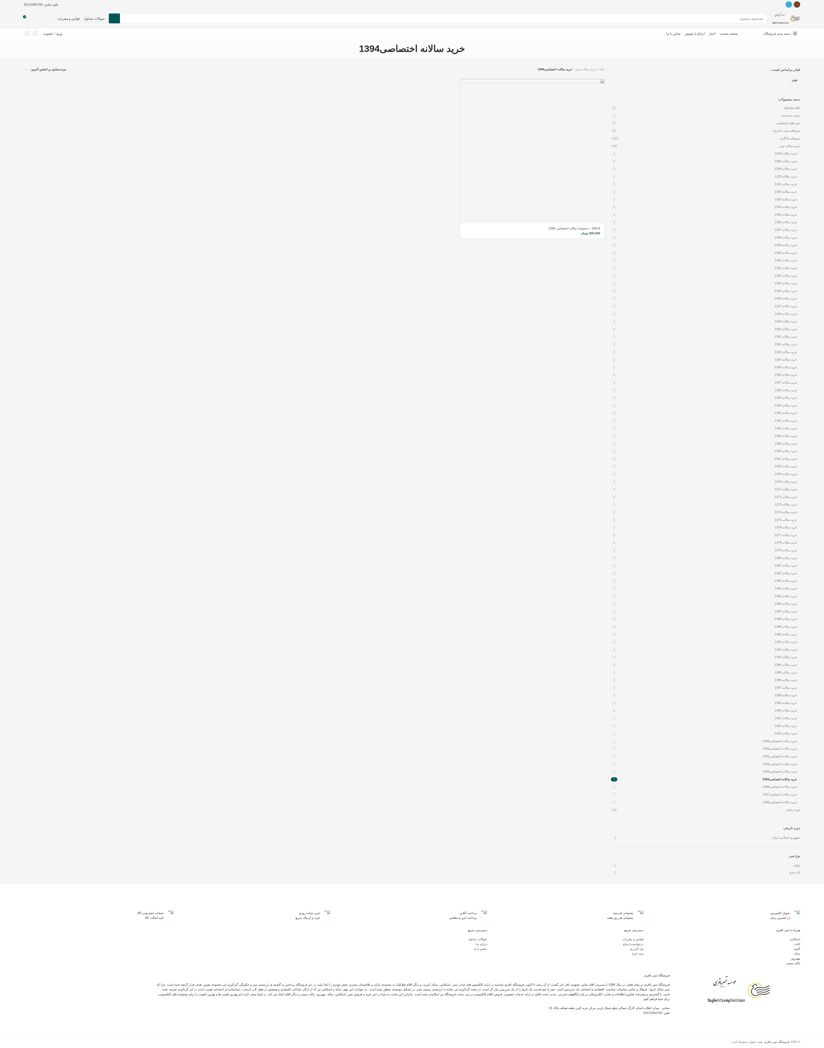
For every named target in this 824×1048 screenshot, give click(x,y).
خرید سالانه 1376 (786, 527)
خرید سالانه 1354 (786, 359)
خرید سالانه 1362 (786, 420)
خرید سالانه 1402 (786, 726)
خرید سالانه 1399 (786, 703)
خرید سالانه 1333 (786, 199)
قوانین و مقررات (633, 939)
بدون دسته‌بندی (790, 115)
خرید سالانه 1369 (786, 474)
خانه (601, 69)
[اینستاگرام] (797, 4)
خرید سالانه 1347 (786, 306)
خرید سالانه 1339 (786, 245)
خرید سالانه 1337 (786, 230)
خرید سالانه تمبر (790, 146)
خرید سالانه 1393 (786, 657)
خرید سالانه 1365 (786, 443)
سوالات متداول (477, 939)
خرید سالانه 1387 (786, 611)
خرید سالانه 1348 (786, 314)
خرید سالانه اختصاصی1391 (779, 756)
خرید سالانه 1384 (786, 588)
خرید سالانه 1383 (786, 580)
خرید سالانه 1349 (786, 321)
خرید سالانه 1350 (786, 329)
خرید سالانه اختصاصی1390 (779, 748)
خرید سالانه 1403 (786, 733)
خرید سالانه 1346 (786, 298)
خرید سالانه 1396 (786, 680)
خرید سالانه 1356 (786, 374)
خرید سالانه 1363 (786, 428)
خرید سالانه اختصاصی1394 (779, 779)
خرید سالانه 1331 (786, 184)
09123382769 (33, 4)
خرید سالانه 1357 (786, 382)
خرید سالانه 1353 (786, 352)
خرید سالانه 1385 (786, 596)
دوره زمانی (793, 809)
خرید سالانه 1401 (786, 718)
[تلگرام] (789, 4)
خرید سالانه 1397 (786, 687)
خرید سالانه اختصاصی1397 (779, 794)
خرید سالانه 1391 (786, 642)
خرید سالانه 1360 (786, 405)
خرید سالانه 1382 (786, 573)
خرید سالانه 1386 (786, 603)
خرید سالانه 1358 (786, 390)
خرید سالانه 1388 (786, 619)
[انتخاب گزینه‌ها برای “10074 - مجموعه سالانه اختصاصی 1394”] (463, 86)
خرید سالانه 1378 (786, 542)
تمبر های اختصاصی (788, 123)
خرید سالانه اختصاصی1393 (779, 771)
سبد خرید (638, 953)
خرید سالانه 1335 (786, 214)
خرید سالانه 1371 (786, 489)
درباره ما (481, 944)
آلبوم (797, 948)
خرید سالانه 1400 (786, 710)
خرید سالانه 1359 (786, 397)
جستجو (114, 18)
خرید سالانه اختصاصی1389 (779, 741)
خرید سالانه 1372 (786, 497)
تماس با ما (480, 948)
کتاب (797, 944)
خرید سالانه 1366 (786, 451)
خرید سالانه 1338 (786, 237)
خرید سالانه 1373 (786, 504)
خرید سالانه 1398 (786, 695)
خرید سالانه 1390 (786, 634)
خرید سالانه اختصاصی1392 (779, 764)
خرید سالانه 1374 (786, 512)
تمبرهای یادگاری (790, 138)
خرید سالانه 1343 (786, 275)
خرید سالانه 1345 (786, 291)
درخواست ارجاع (633, 944)
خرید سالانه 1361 (786, 413)
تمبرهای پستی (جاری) (786, 130)
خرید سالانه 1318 (786, 153)
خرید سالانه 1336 (786, 222)
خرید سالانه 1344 (786, 283)
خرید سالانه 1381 (786, 565)
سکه (797, 953)
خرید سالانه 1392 (786, 649)
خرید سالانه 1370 (786, 481)
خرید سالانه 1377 (786, 535)
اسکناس (795, 939)
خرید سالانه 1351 (786, 336)
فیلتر (794, 80)
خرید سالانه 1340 (786, 252)
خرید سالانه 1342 (786, 268)
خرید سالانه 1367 (786, 458)
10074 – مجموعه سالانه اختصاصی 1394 (574, 228)
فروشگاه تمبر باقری (776, 1041)
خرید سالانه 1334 (786, 207)
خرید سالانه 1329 (786, 176)
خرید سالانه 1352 (786, 344)
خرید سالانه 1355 (786, 367)
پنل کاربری (637, 948)
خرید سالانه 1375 (786, 520)
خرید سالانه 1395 (786, 672)
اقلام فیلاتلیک (792, 108)
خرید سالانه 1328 (786, 168)
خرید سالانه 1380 (786, 558)
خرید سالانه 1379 (786, 550)
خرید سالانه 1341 (786, 260)
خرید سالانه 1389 (786, 626)
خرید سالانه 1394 (786, 664)
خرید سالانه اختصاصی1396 (779, 786)
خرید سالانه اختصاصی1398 (779, 802)
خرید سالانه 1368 (786, 466)
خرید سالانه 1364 (786, 436)
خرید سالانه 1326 (786, 161)
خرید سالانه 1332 (786, 191)
